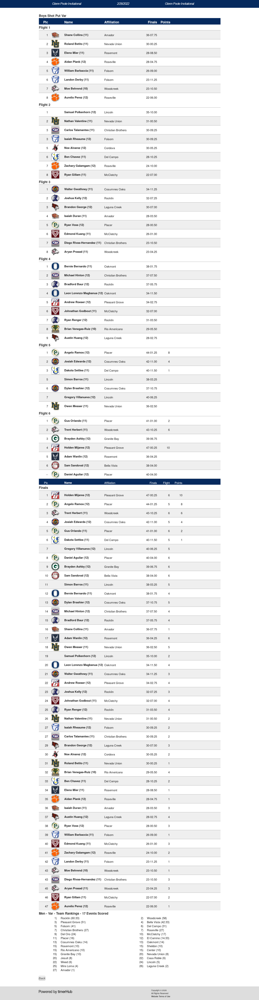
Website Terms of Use (160, 996)
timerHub (65, 991)
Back (42, 978)
